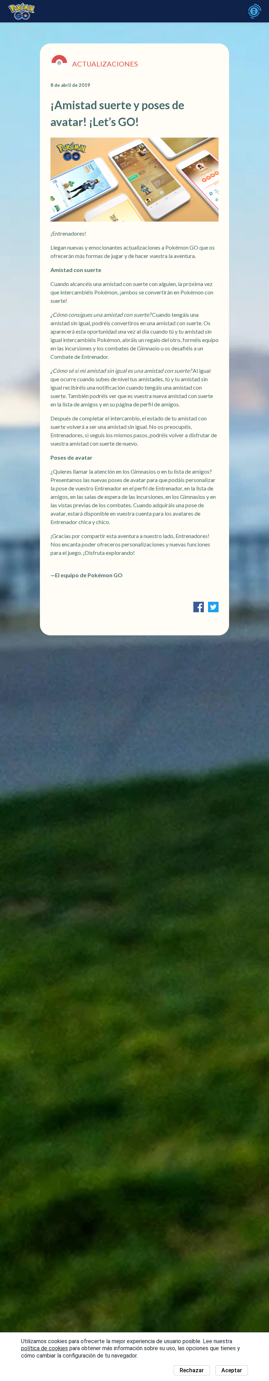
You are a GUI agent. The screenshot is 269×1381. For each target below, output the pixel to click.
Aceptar (231, 1370)
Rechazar (192, 1370)
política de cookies (44, 1348)
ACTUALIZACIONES (105, 64)
